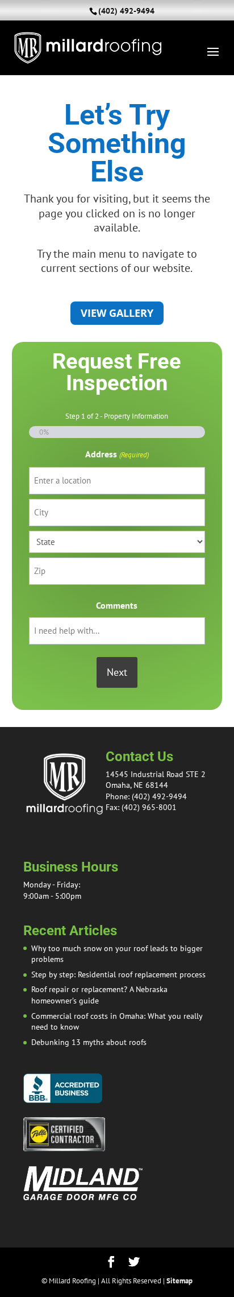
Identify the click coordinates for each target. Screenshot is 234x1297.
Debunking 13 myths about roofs (89, 1042)
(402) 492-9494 (126, 11)
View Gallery (117, 313)
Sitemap (179, 1281)
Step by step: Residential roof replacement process (118, 974)
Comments (116, 605)
